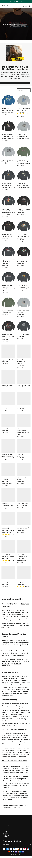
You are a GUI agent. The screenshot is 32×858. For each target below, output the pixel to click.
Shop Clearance (15, 83)
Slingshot (17, 663)
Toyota (19, 661)
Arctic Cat (5, 663)
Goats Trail (5, 6)
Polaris (26, 661)
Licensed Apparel (7, 826)
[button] (21, 114)
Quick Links (5, 844)
